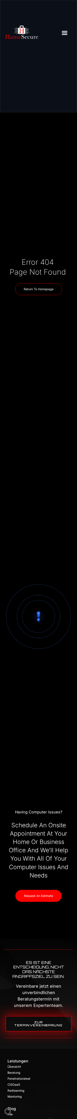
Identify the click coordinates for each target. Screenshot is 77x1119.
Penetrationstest (18, 1078)
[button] (7, 1111)
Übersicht (14, 1066)
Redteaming (15, 1090)
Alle (10, 1114)
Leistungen (17, 1061)
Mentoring (14, 1096)
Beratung (13, 1072)
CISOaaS (13, 1084)
